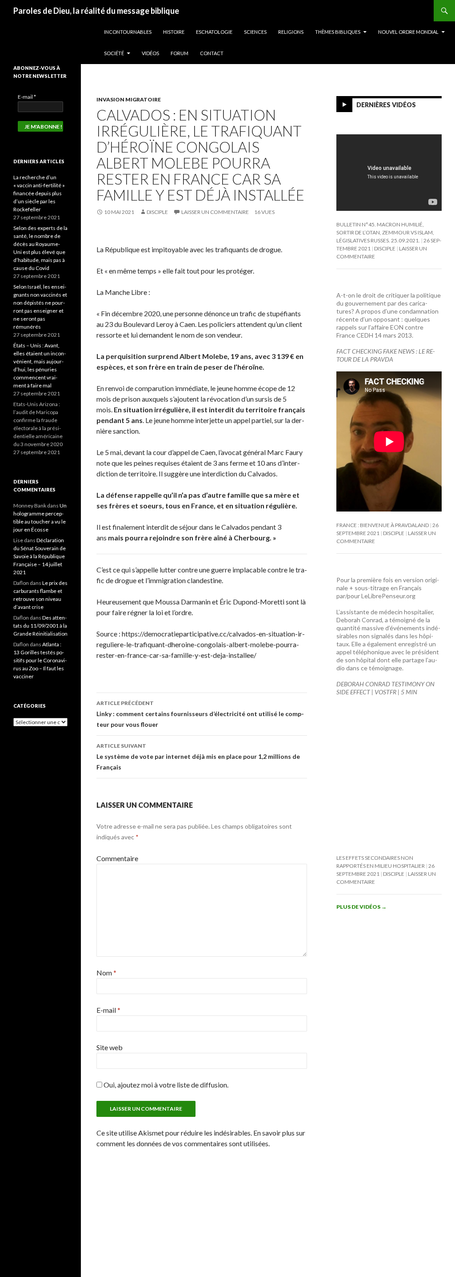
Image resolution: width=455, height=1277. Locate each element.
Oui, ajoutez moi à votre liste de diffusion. (165, 1084)
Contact (212, 53)
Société (114, 53)
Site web (109, 1047)
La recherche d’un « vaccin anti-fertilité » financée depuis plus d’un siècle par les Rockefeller (39, 193)
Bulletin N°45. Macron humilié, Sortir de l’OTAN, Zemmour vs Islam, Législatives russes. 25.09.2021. (385, 232)
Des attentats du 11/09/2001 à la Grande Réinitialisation (40, 625)
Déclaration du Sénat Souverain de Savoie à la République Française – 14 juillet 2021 (39, 556)
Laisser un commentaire (215, 212)
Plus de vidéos (361, 906)
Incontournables (128, 32)
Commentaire (117, 858)
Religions (290, 32)
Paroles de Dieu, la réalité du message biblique (96, 11)
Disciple (157, 212)
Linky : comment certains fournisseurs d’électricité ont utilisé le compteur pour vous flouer (200, 714)
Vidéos (150, 53)
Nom (106, 972)
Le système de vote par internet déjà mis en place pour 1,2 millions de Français (198, 756)
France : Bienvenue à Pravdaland (382, 525)
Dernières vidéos (386, 105)
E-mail (108, 1010)
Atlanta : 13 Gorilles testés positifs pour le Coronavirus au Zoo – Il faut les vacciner (40, 660)
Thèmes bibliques (337, 32)
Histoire (173, 32)
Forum (179, 53)
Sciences (255, 32)
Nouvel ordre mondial (408, 32)
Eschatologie (214, 32)
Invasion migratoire (128, 99)
